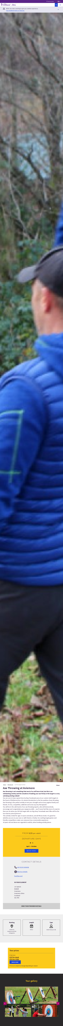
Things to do (10, 784)
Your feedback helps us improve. (15, 10)
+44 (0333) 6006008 (23, 867)
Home (4, 784)
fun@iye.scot (18, 876)
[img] (31, 995)
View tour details (22, 872)
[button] (60, 5)
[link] (56, 5)
